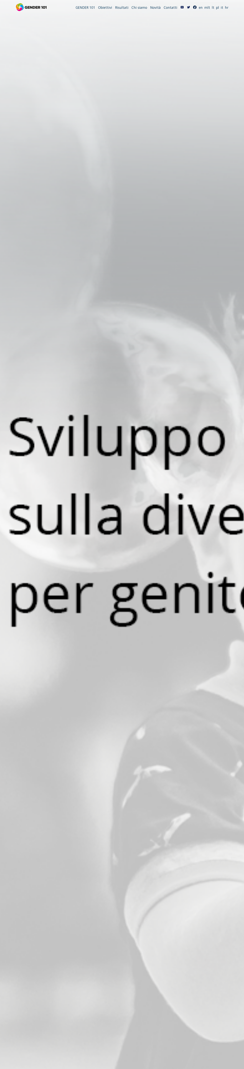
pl (217, 7)
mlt (207, 7)
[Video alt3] (182, 7)
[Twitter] (188, 7)
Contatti (170, 7)
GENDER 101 (85, 7)
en (201, 7)
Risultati (121, 7)
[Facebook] (195, 7)
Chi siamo (139, 7)
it (222, 7)
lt (213, 7)
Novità (155, 7)
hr (226, 7)
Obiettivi (105, 7)
